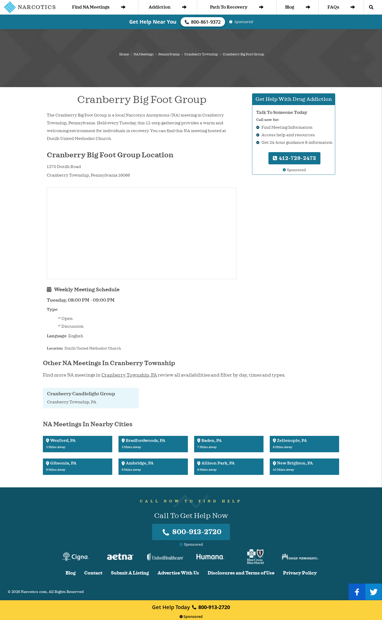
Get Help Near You (152, 21)
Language (57, 336)
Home (124, 54)
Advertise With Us (178, 573)
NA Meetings (144, 54)
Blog (289, 7)
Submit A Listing (130, 573)
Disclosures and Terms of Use (241, 573)
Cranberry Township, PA (129, 375)
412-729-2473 (297, 158)
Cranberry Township (201, 54)
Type (52, 309)
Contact (93, 573)
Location (55, 348)
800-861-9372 (206, 22)
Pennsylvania (169, 54)
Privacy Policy (300, 573)
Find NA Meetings (90, 7)
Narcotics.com (34, 592)
